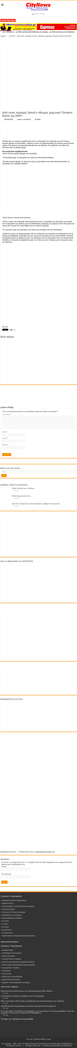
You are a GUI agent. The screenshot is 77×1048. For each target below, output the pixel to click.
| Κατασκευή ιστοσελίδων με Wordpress (57, 1046)
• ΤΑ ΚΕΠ (4, 924)
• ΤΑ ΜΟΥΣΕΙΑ (6, 930)
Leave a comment (24, 119)
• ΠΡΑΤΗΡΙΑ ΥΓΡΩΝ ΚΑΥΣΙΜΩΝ (13, 912)
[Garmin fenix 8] (38, 14)
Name (5, 432)
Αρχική (2, 36)
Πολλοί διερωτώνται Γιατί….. (22, 496)
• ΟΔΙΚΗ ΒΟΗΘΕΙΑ (8, 956)
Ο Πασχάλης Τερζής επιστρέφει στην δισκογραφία (22, 996)
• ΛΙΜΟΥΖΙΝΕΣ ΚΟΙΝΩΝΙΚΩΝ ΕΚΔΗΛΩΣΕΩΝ (18, 936)
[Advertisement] (38, 95)
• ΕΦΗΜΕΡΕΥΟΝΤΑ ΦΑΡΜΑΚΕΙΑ (13, 900)
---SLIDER (11, 36)
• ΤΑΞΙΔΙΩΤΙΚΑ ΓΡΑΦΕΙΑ (10, 968)
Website (5, 445)
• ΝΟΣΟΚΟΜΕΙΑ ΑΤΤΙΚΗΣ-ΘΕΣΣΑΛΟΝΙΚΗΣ (17, 906)
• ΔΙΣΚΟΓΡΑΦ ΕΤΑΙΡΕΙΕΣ (10, 980)
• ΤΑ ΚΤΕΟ (5, 927)
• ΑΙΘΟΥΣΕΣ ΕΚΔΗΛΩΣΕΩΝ (11, 977)
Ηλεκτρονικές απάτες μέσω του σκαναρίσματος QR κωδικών (27, 991)
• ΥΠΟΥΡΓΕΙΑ (6, 974)
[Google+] (36, 1041)
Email (5, 438)
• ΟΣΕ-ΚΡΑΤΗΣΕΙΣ (8, 909)
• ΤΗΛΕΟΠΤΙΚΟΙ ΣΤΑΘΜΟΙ (11, 959)
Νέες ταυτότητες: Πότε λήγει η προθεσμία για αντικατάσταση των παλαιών (32, 1001)
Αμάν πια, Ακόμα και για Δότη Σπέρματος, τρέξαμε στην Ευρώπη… (36, 504)
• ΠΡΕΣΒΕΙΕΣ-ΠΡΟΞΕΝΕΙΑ (11, 915)
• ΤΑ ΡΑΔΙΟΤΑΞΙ (7, 933)
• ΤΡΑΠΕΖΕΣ (6, 971)
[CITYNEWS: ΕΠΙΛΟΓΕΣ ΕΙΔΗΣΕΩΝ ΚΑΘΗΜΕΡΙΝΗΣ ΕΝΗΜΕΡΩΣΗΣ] (38, 6)
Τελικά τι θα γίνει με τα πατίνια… (23, 488)
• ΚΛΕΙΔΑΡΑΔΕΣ (7, 950)
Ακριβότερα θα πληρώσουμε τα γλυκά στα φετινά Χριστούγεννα (28, 1006)
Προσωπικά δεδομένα (9, 942)
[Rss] (35, 1041)
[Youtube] (42, 1041)
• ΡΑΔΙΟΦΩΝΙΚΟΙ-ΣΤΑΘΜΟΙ (11, 918)
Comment (7, 414)
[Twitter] (40, 1041)
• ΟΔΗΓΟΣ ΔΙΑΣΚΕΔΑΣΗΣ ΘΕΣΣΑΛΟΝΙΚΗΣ (17, 962)
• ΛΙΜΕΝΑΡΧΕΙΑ (7, 903)
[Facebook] (38, 1041)
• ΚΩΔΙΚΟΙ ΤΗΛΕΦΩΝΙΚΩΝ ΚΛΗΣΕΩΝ (15, 983)
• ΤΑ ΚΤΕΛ (5, 921)
